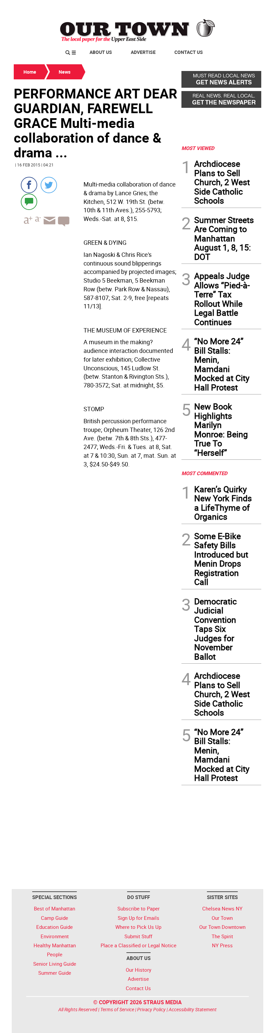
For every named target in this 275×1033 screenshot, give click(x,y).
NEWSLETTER (207, 7)
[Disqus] (95, 574)
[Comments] (29, 201)
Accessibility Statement (193, 1009)
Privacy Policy (151, 1009)
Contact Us (188, 52)
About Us (101, 52)
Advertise (143, 52)
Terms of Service (117, 1009)
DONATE (245, 7)
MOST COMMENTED (204, 473)
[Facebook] (29, 185)
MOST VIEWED (197, 148)
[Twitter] (49, 185)
